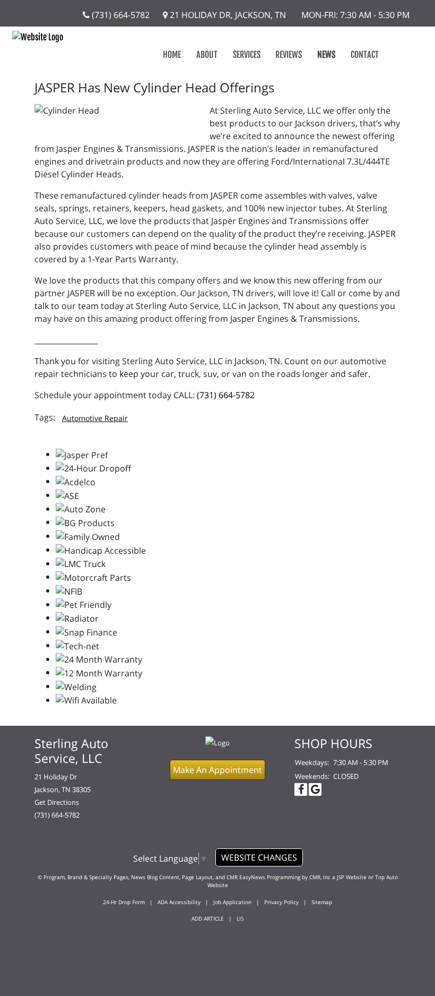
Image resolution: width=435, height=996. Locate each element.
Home (172, 54)
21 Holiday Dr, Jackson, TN (227, 15)
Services (246, 54)
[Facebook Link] (300, 789)
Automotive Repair (95, 418)
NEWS (326, 54)
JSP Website (352, 877)
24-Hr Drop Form (124, 902)
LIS (240, 918)
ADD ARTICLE (208, 918)
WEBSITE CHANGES (259, 857)
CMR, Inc (319, 877)
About (207, 54)
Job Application (232, 902)
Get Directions (56, 802)
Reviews (288, 54)
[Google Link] (315, 789)
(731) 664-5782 (120, 15)
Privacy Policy (281, 902)
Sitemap (321, 902)
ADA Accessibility (179, 902)
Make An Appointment (217, 770)
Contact (365, 54)
